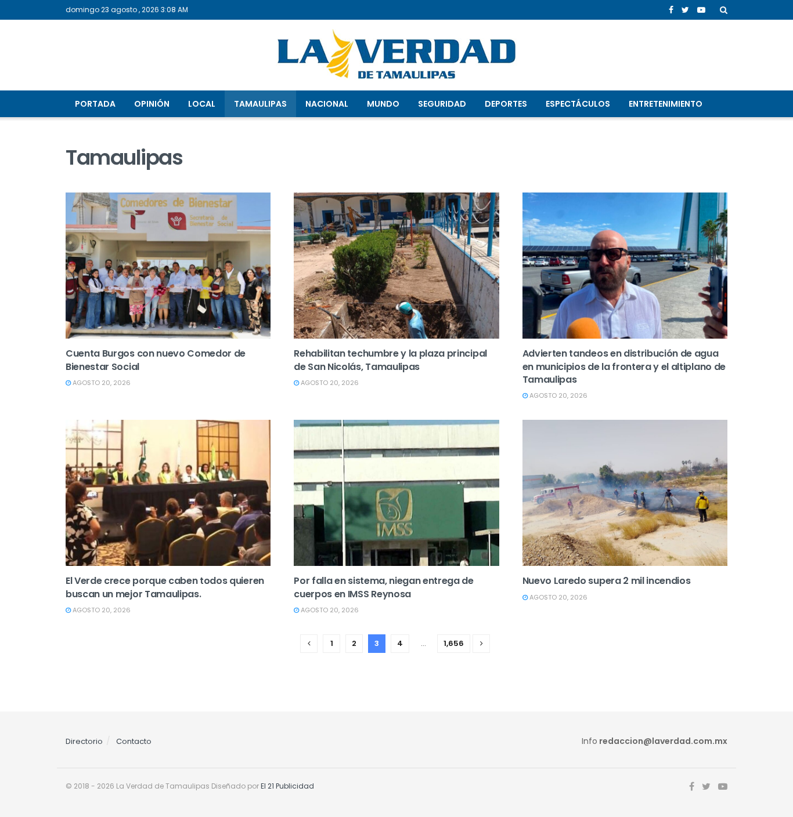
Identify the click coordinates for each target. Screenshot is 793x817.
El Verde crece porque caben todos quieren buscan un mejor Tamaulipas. (165, 587)
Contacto (134, 741)
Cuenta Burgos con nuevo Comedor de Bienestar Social (156, 360)
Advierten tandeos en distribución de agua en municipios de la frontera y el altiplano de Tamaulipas (624, 366)
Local (201, 104)
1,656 (454, 643)
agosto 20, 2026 (101, 382)
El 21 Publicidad (287, 786)
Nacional (326, 104)
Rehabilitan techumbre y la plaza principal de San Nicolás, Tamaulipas (390, 360)
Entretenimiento (665, 104)
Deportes (506, 104)
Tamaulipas (260, 104)
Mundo (383, 104)
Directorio (84, 741)
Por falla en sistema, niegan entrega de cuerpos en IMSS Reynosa (384, 587)
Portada (95, 104)
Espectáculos (578, 104)
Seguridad (442, 104)
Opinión (152, 104)
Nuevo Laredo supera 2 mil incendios (606, 580)
